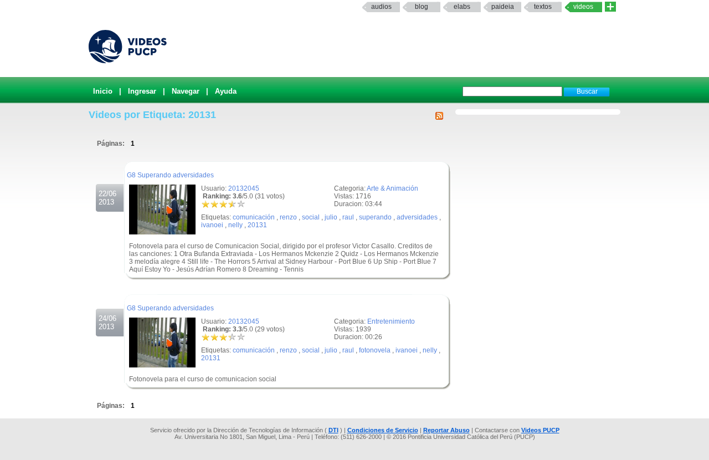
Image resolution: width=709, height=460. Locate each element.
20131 (257, 225)
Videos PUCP (540, 430)
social (311, 217)
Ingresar (142, 91)
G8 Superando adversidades (170, 175)
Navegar (185, 91)
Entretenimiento (391, 321)
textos (543, 7)
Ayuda (226, 91)
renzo (288, 217)
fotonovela (375, 350)
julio (331, 217)
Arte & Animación (392, 188)
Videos (583, 7)
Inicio (102, 91)
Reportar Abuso (446, 430)
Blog (421, 7)
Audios (381, 7)
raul (348, 217)
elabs (462, 7)
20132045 (243, 188)
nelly (235, 225)
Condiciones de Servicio (382, 430)
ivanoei (212, 225)
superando (375, 217)
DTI (333, 430)
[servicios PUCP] (610, 7)
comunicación (254, 217)
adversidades (417, 217)
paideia (502, 7)
